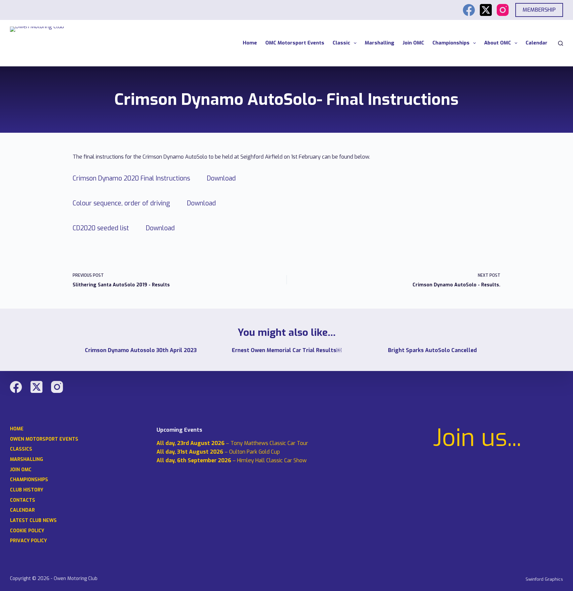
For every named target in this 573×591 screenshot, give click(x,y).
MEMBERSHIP (539, 9)
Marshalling (379, 42)
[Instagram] (503, 10)
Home (250, 42)
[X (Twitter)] (486, 10)
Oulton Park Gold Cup (254, 451)
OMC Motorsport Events (294, 42)
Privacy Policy (28, 541)
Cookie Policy (27, 531)
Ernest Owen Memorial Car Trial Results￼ (287, 350)
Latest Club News (33, 521)
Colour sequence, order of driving (121, 203)
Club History (26, 490)
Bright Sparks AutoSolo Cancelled (432, 350)
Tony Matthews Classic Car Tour (269, 443)
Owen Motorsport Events (44, 439)
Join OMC (413, 42)
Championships (451, 42)
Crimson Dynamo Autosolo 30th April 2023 (141, 350)
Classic (341, 42)
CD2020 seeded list (101, 228)
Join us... (477, 438)
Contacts (22, 500)
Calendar (536, 42)
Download (221, 178)
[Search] (560, 43)
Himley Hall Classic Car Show (272, 460)
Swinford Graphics (544, 579)
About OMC (497, 42)
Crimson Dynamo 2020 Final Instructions (131, 178)
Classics (21, 449)
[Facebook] (469, 10)
